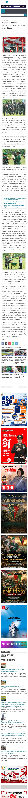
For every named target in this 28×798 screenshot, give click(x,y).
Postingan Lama (23, 386)
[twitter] (6, 343)
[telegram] (16, 343)
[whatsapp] (13, 343)
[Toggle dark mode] (7, 2)
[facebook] (3, 343)
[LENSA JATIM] (13, 6)
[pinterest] (9, 343)
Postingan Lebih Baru (6, 386)
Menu (2, 2)
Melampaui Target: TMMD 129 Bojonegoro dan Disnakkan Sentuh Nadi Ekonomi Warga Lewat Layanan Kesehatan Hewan (13, 735)
